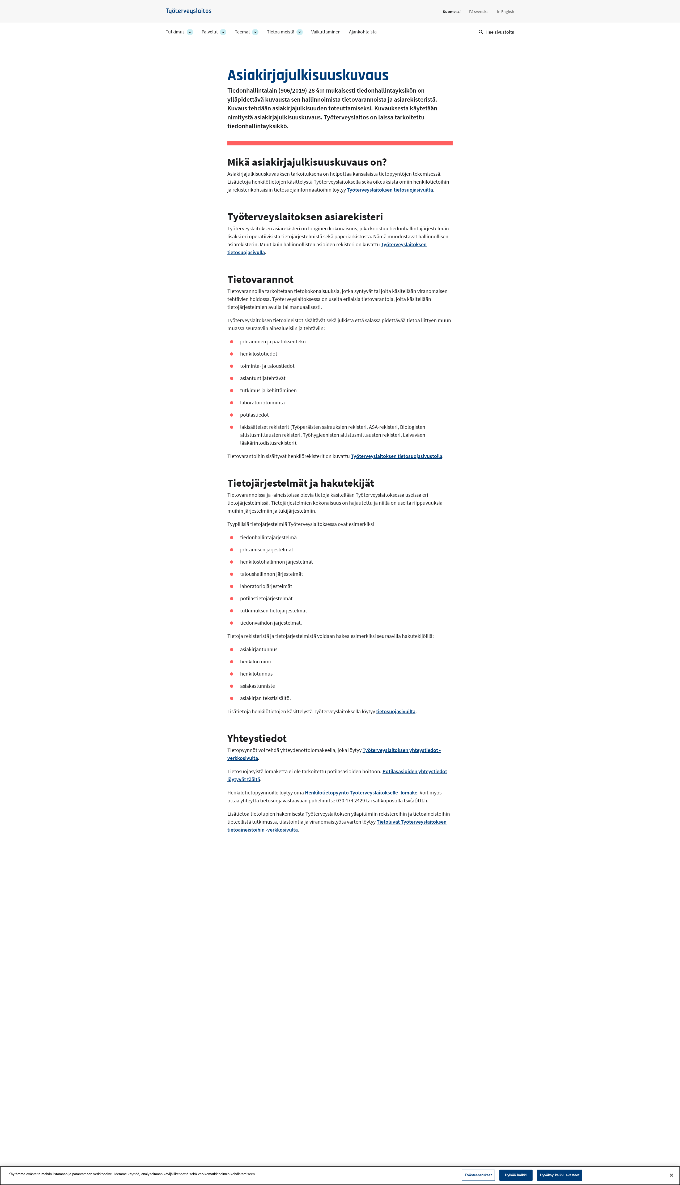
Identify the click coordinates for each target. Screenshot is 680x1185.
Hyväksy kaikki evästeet (559, 1175)
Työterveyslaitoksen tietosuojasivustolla (396, 456)
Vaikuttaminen (326, 32)
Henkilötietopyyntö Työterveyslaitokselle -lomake (361, 792)
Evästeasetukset (478, 1175)
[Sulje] (671, 1175)
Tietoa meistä (280, 32)
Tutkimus (175, 32)
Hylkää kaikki (516, 1175)
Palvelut (210, 32)
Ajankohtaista (363, 32)
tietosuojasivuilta (395, 711)
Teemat (242, 32)
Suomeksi (452, 11)
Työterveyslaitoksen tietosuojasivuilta (390, 189)
